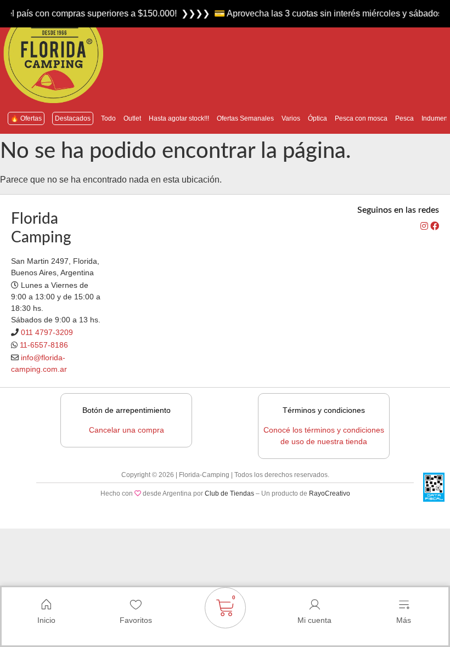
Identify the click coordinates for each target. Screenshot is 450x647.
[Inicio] (46, 604)
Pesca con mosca (361, 118)
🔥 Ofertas (26, 118)
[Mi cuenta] (314, 604)
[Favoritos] (135, 604)
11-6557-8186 (44, 344)
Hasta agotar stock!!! (179, 118)
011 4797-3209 (47, 332)
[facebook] (434, 226)
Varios (291, 118)
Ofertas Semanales (245, 118)
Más (403, 620)
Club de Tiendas (229, 493)
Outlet (132, 118)
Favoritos (136, 620)
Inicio (46, 620)
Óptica (317, 118)
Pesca (404, 118)
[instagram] (425, 226)
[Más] (403, 604)
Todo (108, 118)
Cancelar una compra (126, 429)
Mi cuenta (314, 620)
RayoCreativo (329, 493)
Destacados (73, 118)
